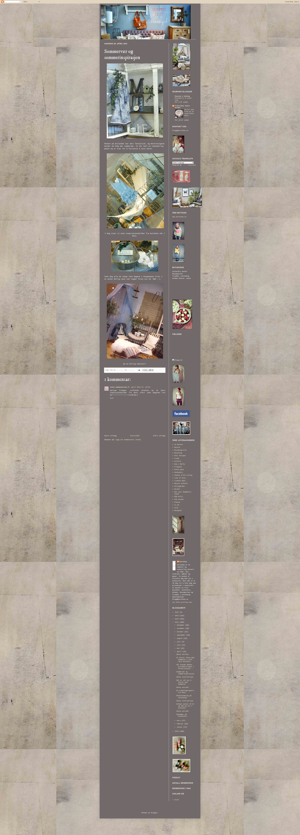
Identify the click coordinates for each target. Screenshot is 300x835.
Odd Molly (178, 497)
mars (179, 720)
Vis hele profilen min (182, 602)
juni (179, 645)
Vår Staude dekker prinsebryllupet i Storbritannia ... (185, 667)
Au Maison (178, 444)
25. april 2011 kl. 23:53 (139, 387)
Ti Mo (176, 505)
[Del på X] (148, 370)
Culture (177, 461)
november (181, 628)
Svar (112, 398)
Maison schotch (181, 483)
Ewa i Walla (179, 464)
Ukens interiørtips (184, 677)
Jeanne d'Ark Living (183, 475)
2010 (177, 731)
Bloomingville (180, 450)
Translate (191, 165)
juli (179, 642)
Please (177, 502)
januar (180, 727)
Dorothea (183, 562)
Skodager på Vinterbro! (182, 715)
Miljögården (179, 486)
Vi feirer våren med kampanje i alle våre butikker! (185, 660)
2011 (177, 622)
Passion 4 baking (182, 96)
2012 (177, 619)
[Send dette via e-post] (143, 370)
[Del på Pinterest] (152, 370)
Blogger (154, 813)
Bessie (177, 447)
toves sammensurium (118, 387)
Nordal (177, 489)
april (179, 652)
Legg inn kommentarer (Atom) (128, 440)
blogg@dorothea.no (180, 130)
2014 (177, 612)
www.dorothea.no (179, 217)
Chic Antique (180, 456)
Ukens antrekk (182, 654)
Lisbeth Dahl (180, 481)
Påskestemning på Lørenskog (183, 697)
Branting (178, 453)
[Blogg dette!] (146, 370)
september (181, 635)
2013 (177, 616)
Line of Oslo (180, 478)
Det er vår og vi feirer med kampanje (183, 682)
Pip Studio (179, 499)
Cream (176, 458)
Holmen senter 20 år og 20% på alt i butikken (185, 706)
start (176, 800)
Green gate (179, 469)
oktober (180, 632)
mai (179, 648)
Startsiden (134, 436)
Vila (176, 508)
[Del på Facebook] (150, 370)
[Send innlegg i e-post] (139, 370)
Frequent (178, 467)
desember (181, 625)
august (180, 638)
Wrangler (178, 510)
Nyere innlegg (110, 436)
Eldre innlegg (159, 436)
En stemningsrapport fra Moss (185, 691)
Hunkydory (178, 472)
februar (180, 724)
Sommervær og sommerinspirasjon (185, 673)
